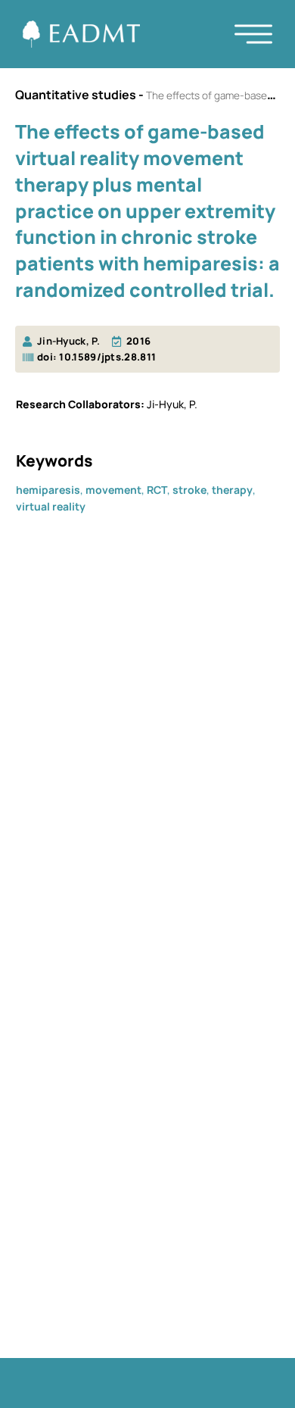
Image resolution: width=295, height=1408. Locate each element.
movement (113, 489)
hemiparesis (48, 489)
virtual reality (50, 506)
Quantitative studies (75, 94)
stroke (189, 489)
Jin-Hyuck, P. (68, 341)
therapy (232, 489)
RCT (157, 489)
